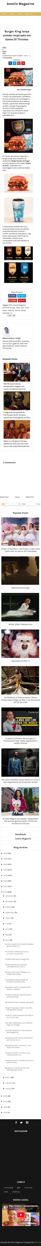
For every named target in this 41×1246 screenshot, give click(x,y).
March (8, 1077)
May (7, 935)
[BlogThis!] (10, 315)
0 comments (7, 58)
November (9, 901)
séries (23, 310)
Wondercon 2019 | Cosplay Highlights (19, 1002)
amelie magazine (4, 50)
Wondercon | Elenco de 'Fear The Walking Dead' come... (17, 1069)
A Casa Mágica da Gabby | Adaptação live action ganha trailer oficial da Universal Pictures (20, 821)
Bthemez (37, 1242)
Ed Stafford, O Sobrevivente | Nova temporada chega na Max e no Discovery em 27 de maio (20, 700)
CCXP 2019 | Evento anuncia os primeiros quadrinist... (16, 953)
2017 (5, 1102)
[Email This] (8, 315)
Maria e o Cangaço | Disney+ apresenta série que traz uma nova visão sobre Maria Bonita (16, 443)
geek (18, 308)
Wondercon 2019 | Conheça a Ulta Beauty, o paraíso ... (17, 988)
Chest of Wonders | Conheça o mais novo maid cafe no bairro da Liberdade (20, 550)
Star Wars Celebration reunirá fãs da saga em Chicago (18, 1024)
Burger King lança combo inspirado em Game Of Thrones (18, 1009)
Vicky (18, 338)
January (8, 1089)
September (9, 913)
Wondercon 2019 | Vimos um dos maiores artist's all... (17, 1054)
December (9, 896)
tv (11, 313)
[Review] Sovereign (21, 588)
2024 (5, 864)
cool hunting (8, 1188)
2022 (5, 875)
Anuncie (20, 17)
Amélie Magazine (23, 839)
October (8, 907)
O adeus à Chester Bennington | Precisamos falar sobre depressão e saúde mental (20, 740)
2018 (5, 1096)
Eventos (4, 17)
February (9, 1083)
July (7, 924)
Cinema (19, 14)
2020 (5, 886)
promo (17, 310)
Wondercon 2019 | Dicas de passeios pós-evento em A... (19, 1039)
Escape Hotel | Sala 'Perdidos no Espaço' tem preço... (17, 973)
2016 (5, 1107)
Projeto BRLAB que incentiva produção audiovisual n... (16, 966)
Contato (28, 17)
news (5, 310)
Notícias (11, 14)
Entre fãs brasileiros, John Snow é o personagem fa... (18, 1031)
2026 (5, 853)
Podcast (12, 17)
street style (28, 1188)
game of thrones (9, 308)
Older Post (30, 497)
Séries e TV (28, 14)
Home (17, 497)
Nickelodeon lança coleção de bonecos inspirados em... (16, 981)
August (8, 918)
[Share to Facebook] (14, 315)
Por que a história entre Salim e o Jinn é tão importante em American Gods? (20, 781)
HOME (4, 14)
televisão (6, 313)
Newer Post (4, 497)
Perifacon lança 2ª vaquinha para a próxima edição (18, 996)
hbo (22, 308)
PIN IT (23, 300)
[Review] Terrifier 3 (21, 661)
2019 (5, 892)
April (7, 940)
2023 (5, 870)
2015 (5, 1113)
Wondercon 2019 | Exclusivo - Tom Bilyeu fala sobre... (18, 1046)
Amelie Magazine (20, 4)
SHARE (12, 296)
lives (27, 308)
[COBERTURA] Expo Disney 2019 (17, 959)
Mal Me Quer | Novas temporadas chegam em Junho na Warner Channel (15, 386)
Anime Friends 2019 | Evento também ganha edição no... (19, 945)
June (7, 929)
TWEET (22, 296)
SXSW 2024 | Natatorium (20, 624)
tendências (16, 1192)
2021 (5, 881)
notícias (11, 310)
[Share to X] (12, 315)
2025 (5, 859)
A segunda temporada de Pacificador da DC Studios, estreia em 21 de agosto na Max (17, 415)
